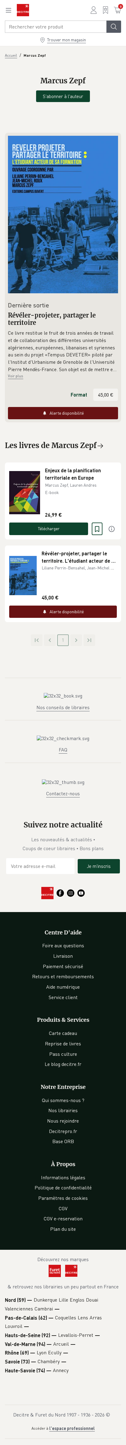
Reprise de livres (63, 1043)
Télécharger (49, 528)
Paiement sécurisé (63, 966)
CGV (63, 1208)
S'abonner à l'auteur (63, 96)
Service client (63, 997)
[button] (63, 351)
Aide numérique (63, 987)
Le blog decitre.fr (63, 1064)
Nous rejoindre (63, 1121)
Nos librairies (63, 1110)
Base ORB (63, 1141)
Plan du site (63, 1229)
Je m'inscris (99, 866)
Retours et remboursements (63, 976)
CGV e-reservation (63, 1218)
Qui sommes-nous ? (63, 1100)
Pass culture (63, 1054)
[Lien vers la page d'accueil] (23, 10)
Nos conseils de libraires (63, 707)
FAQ (63, 750)
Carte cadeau (63, 1033)
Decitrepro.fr (63, 1131)
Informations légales (63, 1177)
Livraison (63, 956)
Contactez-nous (63, 793)
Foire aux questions (63, 945)
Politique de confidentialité (63, 1188)
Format (79, 394)
